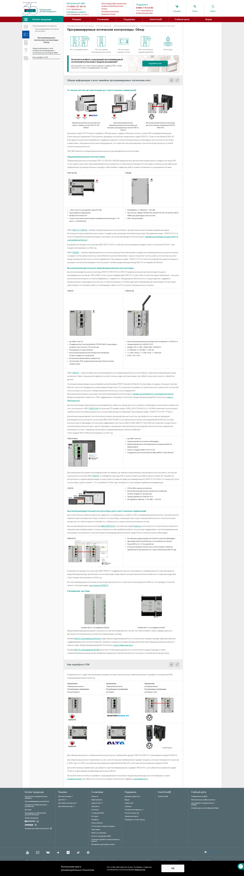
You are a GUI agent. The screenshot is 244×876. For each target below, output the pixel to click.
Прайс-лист (129, 803)
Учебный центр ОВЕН (199, 796)
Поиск (195, 11)
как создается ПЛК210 (98, 585)
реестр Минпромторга (123, 645)
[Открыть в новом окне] (177, 80)
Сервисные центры (108, 14)
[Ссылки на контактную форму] (241, 866)
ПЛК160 (84, 230)
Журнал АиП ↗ (97, 803)
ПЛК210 (75, 373)
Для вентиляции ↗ (65, 796)
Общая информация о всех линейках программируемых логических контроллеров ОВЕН (45, 50)
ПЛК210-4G (93, 408)
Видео (127, 800)
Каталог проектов (132, 813)
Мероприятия (96, 800)
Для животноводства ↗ (67, 803)
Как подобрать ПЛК (40, 57)
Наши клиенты (97, 823)
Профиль (95, 820)
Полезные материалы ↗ (134, 810)
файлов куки (140, 870)
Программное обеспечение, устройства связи (35, 814)
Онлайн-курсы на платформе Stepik (205, 808)
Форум (208, 19)
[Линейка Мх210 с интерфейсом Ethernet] (95, 609)
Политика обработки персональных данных (105, 840)
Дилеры (104, 9)
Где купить (95, 806)
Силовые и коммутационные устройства (36, 805)
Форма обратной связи (144, 13)
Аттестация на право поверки (103, 826)
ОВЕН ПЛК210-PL (108, 526)
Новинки (128, 806)
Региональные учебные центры (203, 800)
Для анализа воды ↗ (66, 806)
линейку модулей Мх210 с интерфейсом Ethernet (153, 394)
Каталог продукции (41, 19)
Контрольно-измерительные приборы (36, 797)
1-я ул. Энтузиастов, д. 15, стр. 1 (77, 14)
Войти (212, 11)
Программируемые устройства (44, 26)
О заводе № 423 (97, 813)
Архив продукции (31, 818)
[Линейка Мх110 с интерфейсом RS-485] (151, 609)
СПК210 (95, 476)
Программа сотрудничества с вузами (203, 804)
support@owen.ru (147, 10)
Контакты (95, 810)
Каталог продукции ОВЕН (101, 836)
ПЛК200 (75, 253)
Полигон (137, 526)
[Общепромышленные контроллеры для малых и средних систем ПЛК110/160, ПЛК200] (86, 106)
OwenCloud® (156, 19)
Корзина (177, 11)
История (94, 816)
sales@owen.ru (76, 9)
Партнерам (95, 829)
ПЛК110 (75, 230)
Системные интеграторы (110, 11)
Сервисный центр (131, 816)
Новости (94, 796)
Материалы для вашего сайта (103, 844)
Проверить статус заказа (135, 820)
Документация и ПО (132, 796)
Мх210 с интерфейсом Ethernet (88, 639)
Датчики (28, 810)
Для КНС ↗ (62, 800)
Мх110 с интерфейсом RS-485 (87, 650)
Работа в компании (98, 833)
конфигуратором (74, 779)
